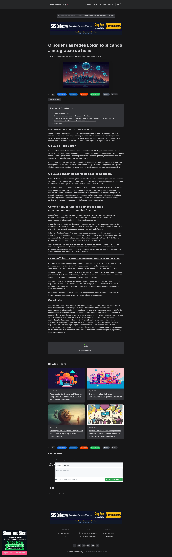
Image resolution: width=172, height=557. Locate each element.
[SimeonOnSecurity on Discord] (93, 545)
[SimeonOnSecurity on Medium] (88, 545)
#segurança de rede (57, 494)
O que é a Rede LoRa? (62, 113)
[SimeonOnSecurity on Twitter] (79, 545)
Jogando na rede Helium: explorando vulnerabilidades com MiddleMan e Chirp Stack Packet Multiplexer (105, 433)
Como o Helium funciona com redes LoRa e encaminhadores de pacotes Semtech (84, 118)
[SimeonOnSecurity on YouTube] (97, 545)
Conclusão (58, 123)
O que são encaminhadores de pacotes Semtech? (72, 116)
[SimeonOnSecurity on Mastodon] (84, 545)
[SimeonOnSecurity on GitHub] (74, 545)
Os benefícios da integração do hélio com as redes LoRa (75, 121)
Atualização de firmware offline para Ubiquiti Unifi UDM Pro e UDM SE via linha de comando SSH (66, 397)
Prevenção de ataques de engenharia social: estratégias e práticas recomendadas (66, 433)
